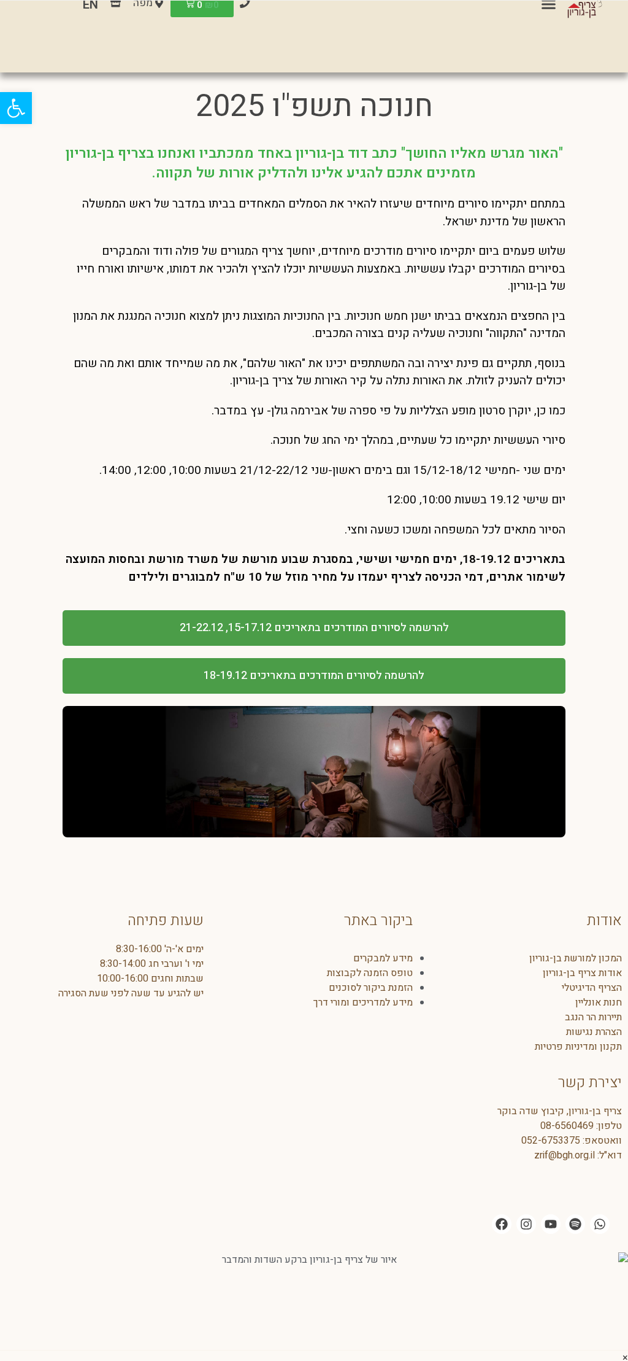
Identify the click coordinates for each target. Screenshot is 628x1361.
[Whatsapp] (600, 1224)
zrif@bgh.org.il (564, 1155)
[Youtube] (551, 1224)
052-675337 (548, 1140)
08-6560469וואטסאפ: (581, 1133)
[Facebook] (501, 1224)
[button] (16, 108)
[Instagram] (526, 1224)
